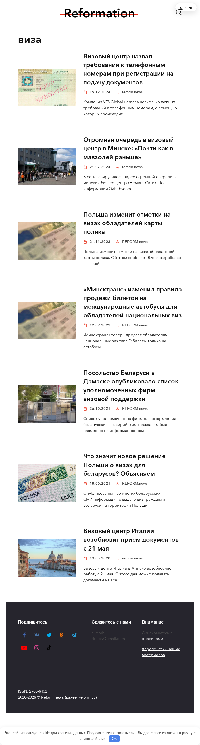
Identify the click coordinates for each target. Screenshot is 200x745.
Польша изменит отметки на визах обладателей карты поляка (127, 223)
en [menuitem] (191, 7)
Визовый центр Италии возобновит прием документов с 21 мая (131, 540)
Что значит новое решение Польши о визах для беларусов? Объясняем (124, 465)
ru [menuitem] (180, 7)
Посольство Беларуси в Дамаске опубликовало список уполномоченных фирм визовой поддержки (130, 385)
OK (114, 739)
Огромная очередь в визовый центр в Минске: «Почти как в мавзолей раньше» (128, 148)
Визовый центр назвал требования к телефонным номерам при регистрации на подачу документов (128, 69)
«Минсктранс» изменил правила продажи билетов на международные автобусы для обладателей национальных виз (132, 302)
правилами (152, 638)
